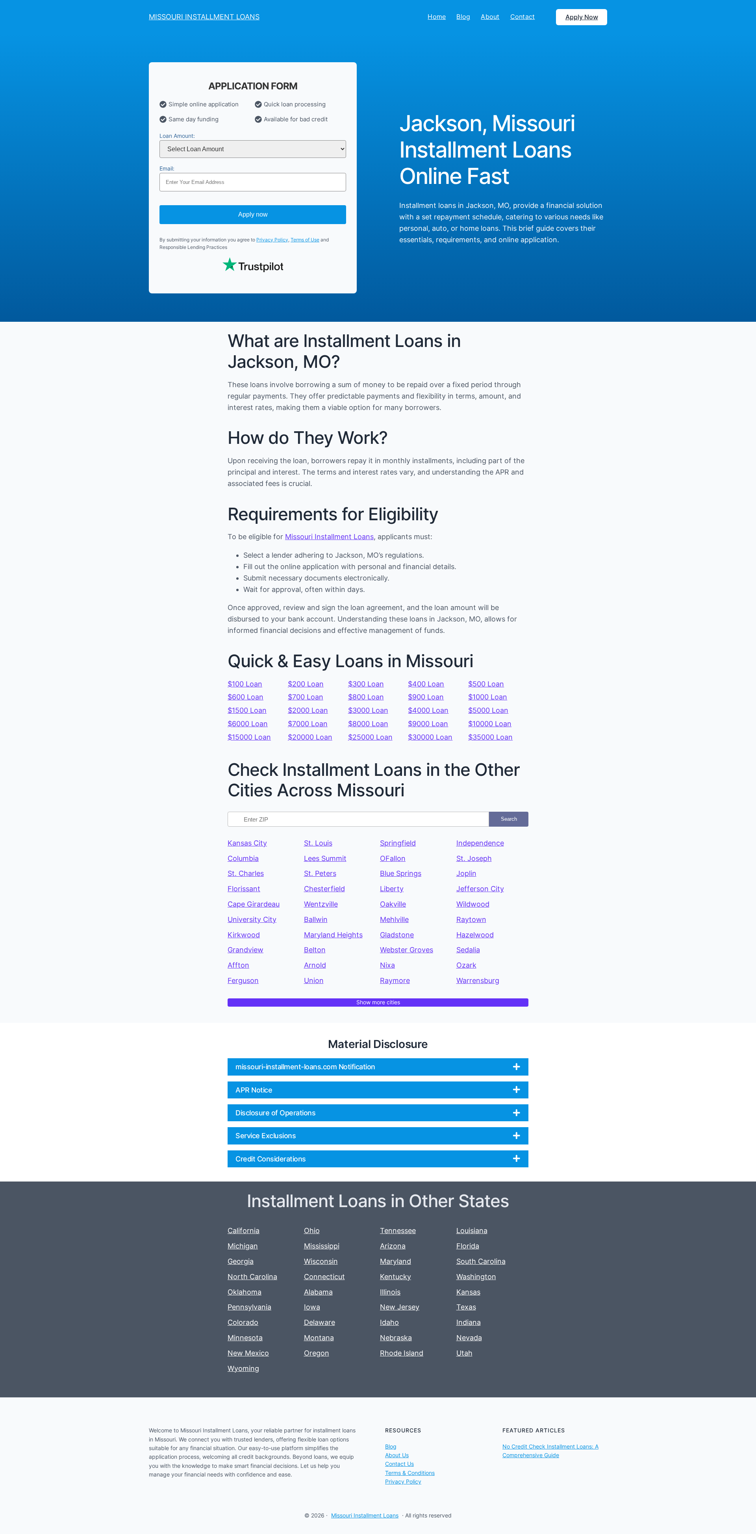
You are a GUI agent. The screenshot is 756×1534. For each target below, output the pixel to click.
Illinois (390, 1292)
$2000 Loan (308, 710)
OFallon (393, 858)
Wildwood (472, 904)
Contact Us (399, 1463)
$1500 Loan (247, 710)
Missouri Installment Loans (329, 536)
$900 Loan (426, 697)
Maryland (395, 1261)
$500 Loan (486, 684)
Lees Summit (325, 858)
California (243, 1230)
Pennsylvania (249, 1307)
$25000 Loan (370, 737)
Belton (315, 950)
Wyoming (243, 1368)
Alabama (318, 1292)
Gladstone (397, 935)
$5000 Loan (488, 710)
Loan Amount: (177, 135)
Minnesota (245, 1338)
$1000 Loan (487, 697)
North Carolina (252, 1276)
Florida (467, 1246)
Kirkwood (244, 935)
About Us (397, 1455)
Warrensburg (477, 980)
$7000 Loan (308, 724)
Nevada (469, 1338)
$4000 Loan (428, 710)
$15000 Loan (249, 737)
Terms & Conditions (410, 1472)
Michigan (243, 1246)
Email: (166, 168)
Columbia (243, 858)
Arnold (315, 965)
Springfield (398, 843)
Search (509, 819)
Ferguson (243, 980)
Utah (464, 1353)
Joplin (466, 873)
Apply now (253, 214)
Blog (391, 1446)
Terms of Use (305, 240)
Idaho (389, 1322)
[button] (378, 1066)
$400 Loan (426, 684)
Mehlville (394, 919)
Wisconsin (321, 1261)
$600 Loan (245, 697)
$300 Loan (366, 684)
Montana (319, 1338)
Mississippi (321, 1246)
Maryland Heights (333, 935)
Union (314, 980)
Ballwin (316, 919)
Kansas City (247, 843)
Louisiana (471, 1230)
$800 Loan (366, 697)
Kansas (468, 1292)
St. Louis (318, 843)
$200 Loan (306, 684)
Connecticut (324, 1276)
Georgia (241, 1261)
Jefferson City (480, 889)
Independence (480, 843)
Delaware (319, 1322)
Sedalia (468, 950)
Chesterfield (324, 889)
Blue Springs (400, 873)
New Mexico (248, 1353)
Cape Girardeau (254, 904)
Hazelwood (475, 935)
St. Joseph (474, 858)
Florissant (244, 889)
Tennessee (398, 1230)
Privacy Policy (272, 240)
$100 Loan (245, 684)
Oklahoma (244, 1292)
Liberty (392, 889)
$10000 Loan (489, 724)
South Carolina (481, 1261)
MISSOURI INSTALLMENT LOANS (204, 17)
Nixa (387, 965)
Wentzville (321, 904)
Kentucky (395, 1276)
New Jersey (399, 1307)
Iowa (312, 1307)
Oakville (393, 904)
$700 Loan (305, 697)
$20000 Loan (310, 737)
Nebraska (396, 1338)
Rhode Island (401, 1353)
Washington (476, 1276)
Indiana (468, 1322)
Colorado (243, 1322)
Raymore (395, 980)
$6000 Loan (248, 724)
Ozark (466, 965)
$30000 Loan (430, 737)
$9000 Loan (428, 724)
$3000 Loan (368, 710)
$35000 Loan (490, 737)
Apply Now (581, 17)
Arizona (393, 1246)
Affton (238, 965)
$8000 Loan (368, 724)
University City (252, 919)
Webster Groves (406, 950)
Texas (466, 1307)
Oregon (316, 1353)
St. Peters (320, 873)
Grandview (245, 950)
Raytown (471, 919)
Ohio (312, 1230)
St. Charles (246, 873)
